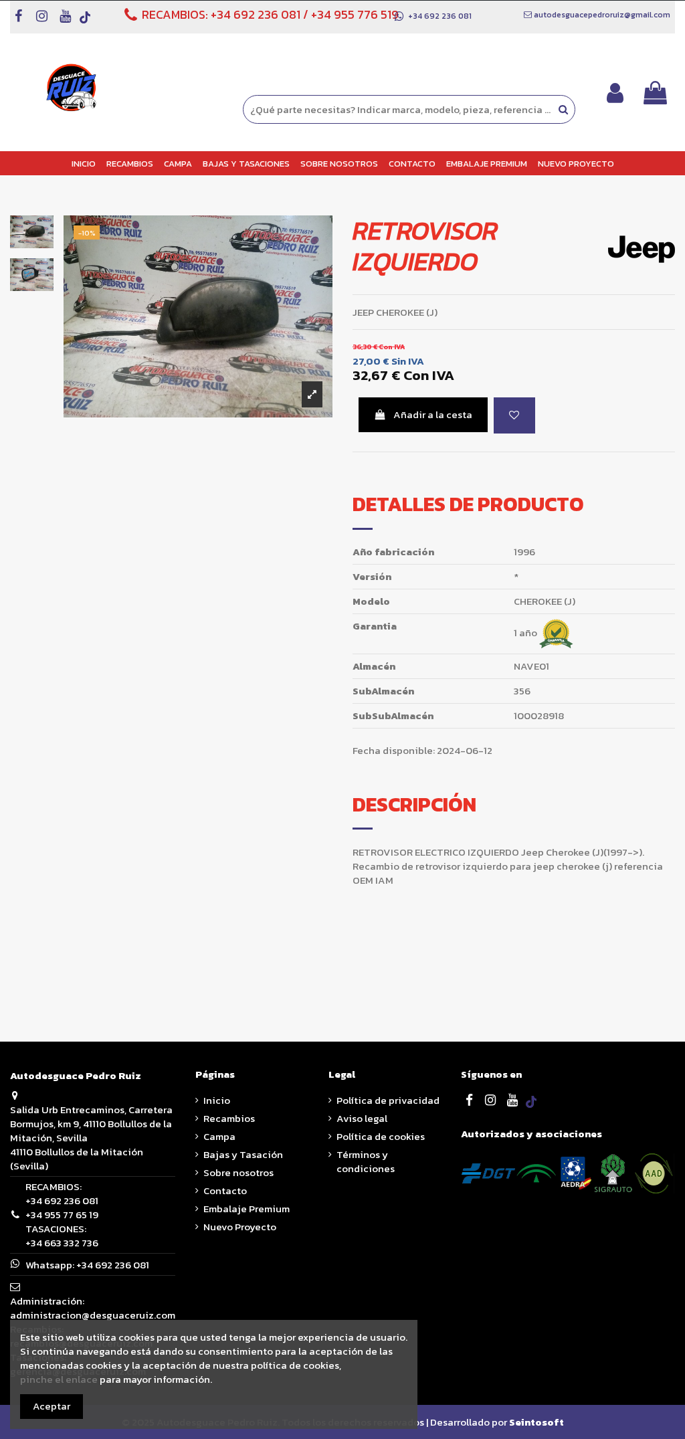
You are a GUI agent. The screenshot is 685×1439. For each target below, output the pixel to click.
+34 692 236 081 (255, 14)
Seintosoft (536, 1422)
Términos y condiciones (365, 1161)
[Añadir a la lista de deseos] (514, 415)
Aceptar (51, 1406)
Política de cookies (380, 1136)
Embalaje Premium (246, 1209)
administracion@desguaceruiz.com (92, 1315)
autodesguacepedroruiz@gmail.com (602, 15)
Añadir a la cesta (432, 414)
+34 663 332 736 (61, 1242)
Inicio (216, 1100)
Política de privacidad (387, 1100)
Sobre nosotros (238, 1172)
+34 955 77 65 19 (61, 1214)
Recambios (229, 1118)
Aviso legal (361, 1118)
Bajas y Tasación (243, 1154)
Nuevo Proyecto (239, 1227)
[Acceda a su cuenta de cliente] (615, 92)
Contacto (225, 1190)
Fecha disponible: (394, 750)
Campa (219, 1136)
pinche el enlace (59, 1379)
